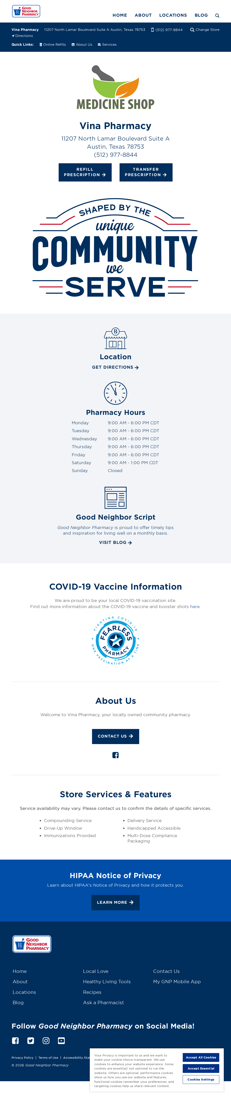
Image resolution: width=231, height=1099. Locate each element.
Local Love (95, 971)
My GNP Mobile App (177, 981)
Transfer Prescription (143, 172)
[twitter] (31, 1039)
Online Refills (54, 44)
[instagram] (46, 1039)
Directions (24, 35)
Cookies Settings (200, 1079)
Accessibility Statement (81, 1057)
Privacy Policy (22, 1057)
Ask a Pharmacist (103, 1002)
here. (195, 606)
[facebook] (115, 756)
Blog (201, 15)
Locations (173, 15)
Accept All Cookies (201, 1057)
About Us (84, 44)
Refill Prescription (82, 172)
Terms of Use (48, 1057)
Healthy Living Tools (107, 981)
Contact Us (112, 736)
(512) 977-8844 (169, 29)
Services (109, 44)
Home (120, 15)
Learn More (112, 902)
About (143, 15)
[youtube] (61, 1039)
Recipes (92, 992)
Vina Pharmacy (25, 29)
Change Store (207, 29)
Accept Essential (201, 1068)
